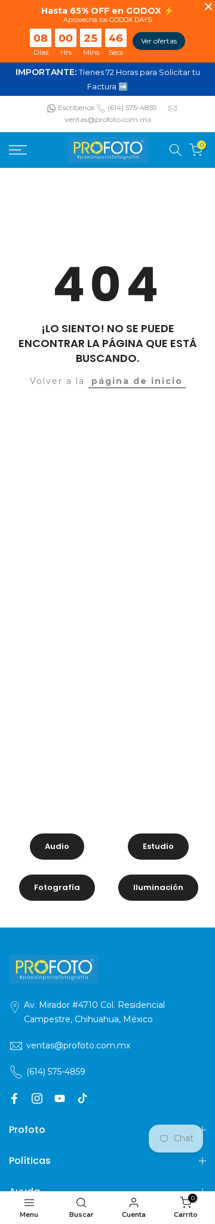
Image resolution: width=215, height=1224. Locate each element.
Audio (57, 846)
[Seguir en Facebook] (14, 1098)
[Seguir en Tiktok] (82, 1098)
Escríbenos (76, 107)
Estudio (158, 846)
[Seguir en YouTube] (59, 1098)
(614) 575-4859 (132, 107)
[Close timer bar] (208, 6)
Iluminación (158, 887)
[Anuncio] (107, 79)
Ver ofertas (159, 40)
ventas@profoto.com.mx (107, 119)
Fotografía (57, 887)
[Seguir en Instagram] (37, 1098)
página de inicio (137, 381)
